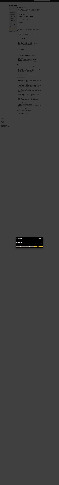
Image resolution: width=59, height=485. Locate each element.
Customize (29, 246)
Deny (20, 246)
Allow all (38, 246)
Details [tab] (29, 240)
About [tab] (38, 240)
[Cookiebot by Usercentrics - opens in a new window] (38, 238)
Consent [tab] (20, 240)
